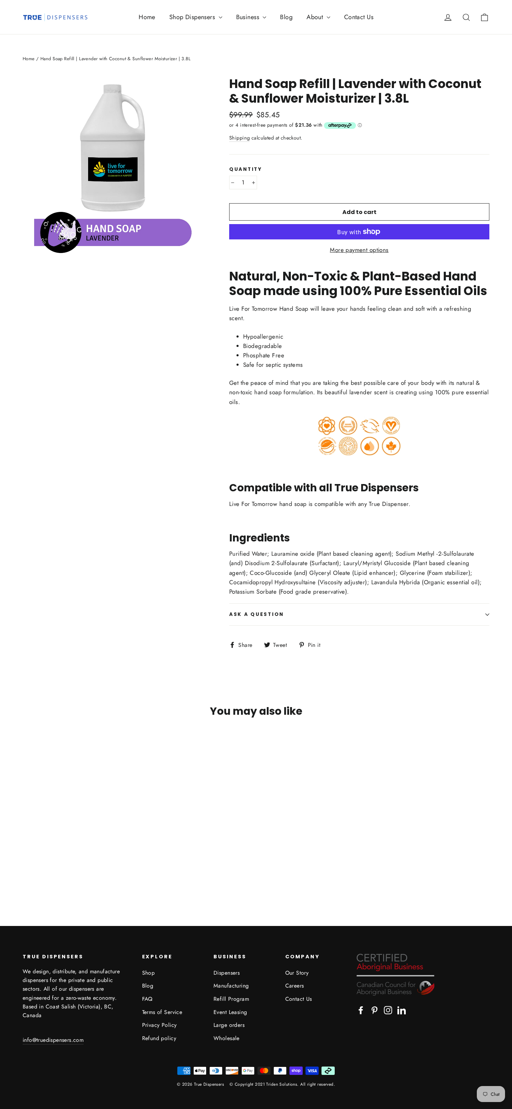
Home (147, 17)
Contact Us (358, 17)
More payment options (359, 250)
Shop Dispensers (193, 17)
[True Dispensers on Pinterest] (374, 1009)
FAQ (147, 999)
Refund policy (159, 1038)
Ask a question (256, 614)
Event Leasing (230, 1012)
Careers (294, 986)
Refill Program (231, 999)
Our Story (297, 973)
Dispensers (227, 973)
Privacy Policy (159, 1025)
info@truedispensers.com (53, 1040)
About (316, 17)
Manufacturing (231, 986)
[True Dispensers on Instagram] (388, 1009)
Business (248, 17)
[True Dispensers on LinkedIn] (401, 1009)
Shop (148, 973)
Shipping (239, 137)
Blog (286, 17)
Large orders (229, 1025)
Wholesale (227, 1038)
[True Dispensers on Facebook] (361, 1009)
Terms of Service (162, 1012)
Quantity (245, 169)
